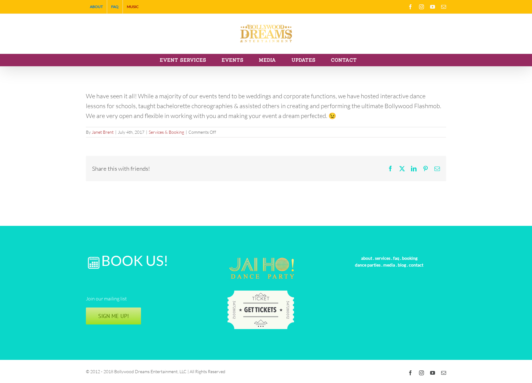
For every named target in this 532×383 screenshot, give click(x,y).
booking (409, 258)
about (366, 258)
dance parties (368, 264)
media (389, 264)
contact (416, 264)
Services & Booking (166, 132)
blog (402, 264)
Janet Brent (103, 132)
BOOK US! (134, 260)
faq (396, 258)
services (382, 258)
